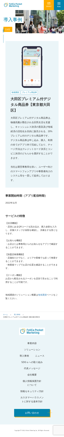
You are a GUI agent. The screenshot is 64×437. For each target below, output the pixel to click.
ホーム (5, 314)
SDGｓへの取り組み (32, 362)
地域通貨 (42, 295)
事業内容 (32, 343)
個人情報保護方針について (32, 383)
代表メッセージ (32, 368)
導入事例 (17, 314)
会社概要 (32, 374)
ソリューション (32, 349)
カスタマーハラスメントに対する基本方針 (32, 399)
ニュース (39, 355)
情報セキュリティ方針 (32, 391)
